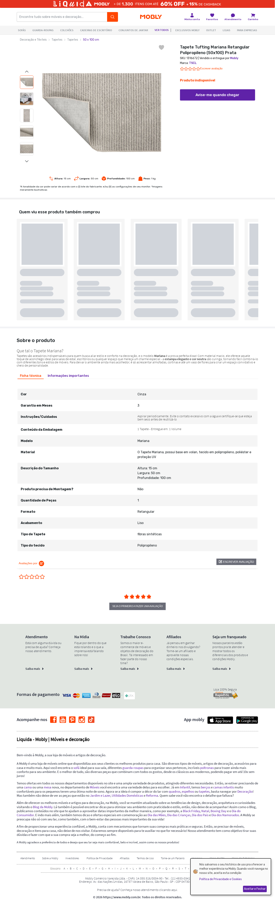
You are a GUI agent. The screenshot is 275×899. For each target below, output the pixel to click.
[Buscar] (112, 17)
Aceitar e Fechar (255, 889)
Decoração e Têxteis (33, 39)
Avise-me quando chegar (217, 95)
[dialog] (230, 876)
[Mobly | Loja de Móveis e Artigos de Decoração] (151, 17)
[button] (236, 562)
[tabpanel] (137, 466)
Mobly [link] (234, 58)
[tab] (31, 376)
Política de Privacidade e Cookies (220, 879)
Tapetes (57, 39)
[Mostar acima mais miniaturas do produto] (26, 71)
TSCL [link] (193, 63)
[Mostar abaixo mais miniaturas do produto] (26, 161)
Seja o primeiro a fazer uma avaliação (137, 606)
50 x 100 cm (91, 39)
